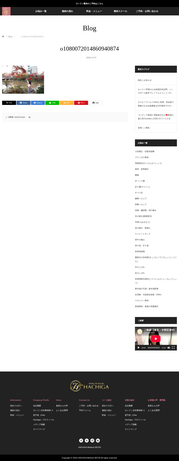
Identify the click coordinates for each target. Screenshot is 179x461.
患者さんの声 (62, 406)
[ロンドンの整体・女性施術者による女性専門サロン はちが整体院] (6, 11)
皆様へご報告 (144, 128)
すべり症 (139, 192)
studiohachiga (19, 117)
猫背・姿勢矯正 (142, 169)
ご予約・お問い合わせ (147, 11)
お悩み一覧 (41, 11)
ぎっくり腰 (140, 181)
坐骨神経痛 (140, 251)
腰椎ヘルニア (141, 198)
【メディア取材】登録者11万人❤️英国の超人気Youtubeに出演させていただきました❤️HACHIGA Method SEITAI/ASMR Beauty (156, 117)
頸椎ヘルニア (141, 204)
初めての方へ (16, 406)
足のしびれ (140, 273)
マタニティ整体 (142, 300)
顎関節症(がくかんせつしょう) (148, 163)
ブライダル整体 (142, 157)
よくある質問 (62, 410)
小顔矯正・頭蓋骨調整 (145, 151)
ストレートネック (143, 234)
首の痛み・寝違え (143, 228)
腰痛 (137, 175)
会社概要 (37, 406)
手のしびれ (140, 267)
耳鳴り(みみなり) (142, 222)
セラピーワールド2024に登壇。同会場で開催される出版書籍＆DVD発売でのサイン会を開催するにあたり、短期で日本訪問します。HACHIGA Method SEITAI (156, 104)
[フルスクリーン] (173, 347)
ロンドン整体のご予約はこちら (89, 3)
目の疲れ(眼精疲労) (143, 216)
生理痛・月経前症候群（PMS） (149, 294)
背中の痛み (140, 240)
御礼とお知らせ (145, 80)
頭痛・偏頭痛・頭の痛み (145, 210)
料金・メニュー (94, 11)
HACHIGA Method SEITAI (89, 458)
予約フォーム (85, 410)
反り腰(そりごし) (142, 187)
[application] (156, 338)
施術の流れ (67, 11)
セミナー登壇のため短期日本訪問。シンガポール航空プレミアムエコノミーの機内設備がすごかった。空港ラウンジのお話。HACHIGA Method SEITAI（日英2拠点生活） (155, 91)
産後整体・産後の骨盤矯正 (146, 306)
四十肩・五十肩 (142, 245)
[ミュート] (168, 347)
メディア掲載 (39, 424)
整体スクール (120, 11)
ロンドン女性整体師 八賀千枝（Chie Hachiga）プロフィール (43, 415)
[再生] (138, 347)
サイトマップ (39, 429)
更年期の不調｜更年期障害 (146, 289)
